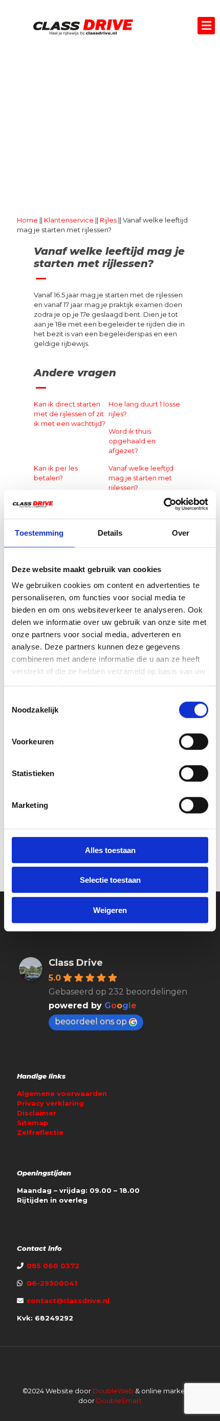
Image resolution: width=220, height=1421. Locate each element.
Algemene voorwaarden (62, 1093)
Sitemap (33, 1123)
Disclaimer (36, 1113)
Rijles (108, 220)
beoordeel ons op (91, 1021)
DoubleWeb (113, 1391)
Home (27, 220)
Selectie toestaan (110, 880)
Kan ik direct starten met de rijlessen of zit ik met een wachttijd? (69, 414)
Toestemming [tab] (39, 532)
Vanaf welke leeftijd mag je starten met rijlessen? (140, 478)
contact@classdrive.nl (68, 1300)
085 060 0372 (52, 1266)
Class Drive (76, 962)
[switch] (193, 741)
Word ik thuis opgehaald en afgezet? (132, 441)
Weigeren (110, 909)
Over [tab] (180, 532)
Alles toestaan (110, 849)
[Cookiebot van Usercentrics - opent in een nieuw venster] (163, 504)
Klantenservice (69, 220)
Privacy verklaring (50, 1103)
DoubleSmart (119, 1400)
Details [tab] (110, 532)
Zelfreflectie (40, 1132)
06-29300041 (52, 1283)
